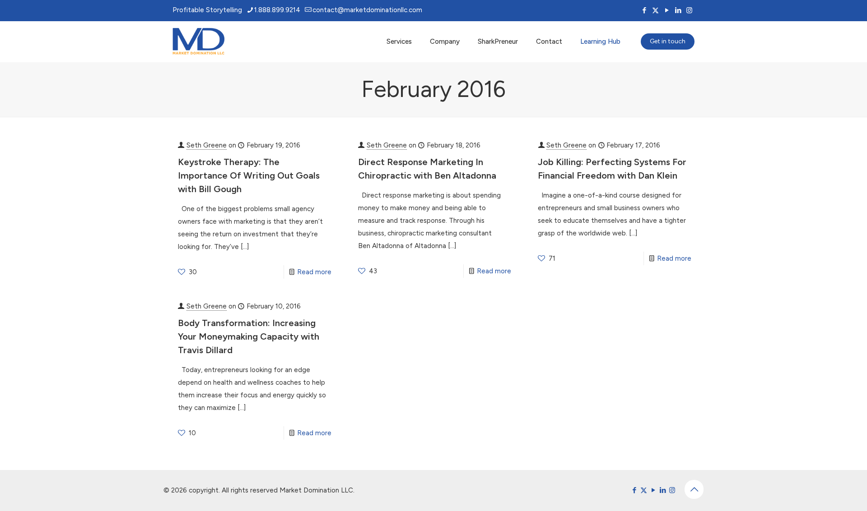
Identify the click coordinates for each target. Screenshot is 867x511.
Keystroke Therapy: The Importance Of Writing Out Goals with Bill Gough (249, 175)
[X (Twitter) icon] (655, 10)
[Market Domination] (198, 41)
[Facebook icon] (644, 10)
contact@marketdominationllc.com (367, 10)
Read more (314, 272)
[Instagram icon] (689, 10)
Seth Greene (206, 145)
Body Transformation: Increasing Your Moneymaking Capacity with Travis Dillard (248, 336)
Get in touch (667, 41)
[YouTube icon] (666, 10)
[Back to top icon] (694, 489)
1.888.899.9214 (277, 10)
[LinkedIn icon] (678, 10)
